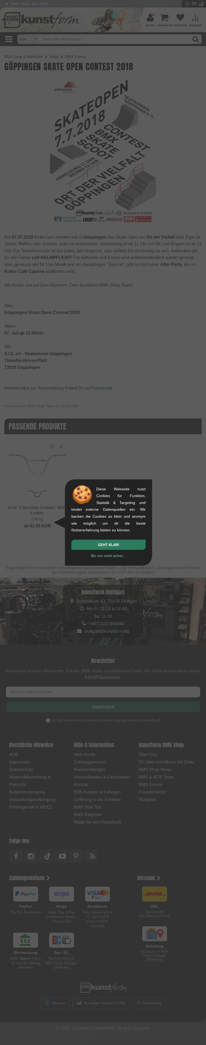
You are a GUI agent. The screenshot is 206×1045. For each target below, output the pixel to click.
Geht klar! (108, 545)
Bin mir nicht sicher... (108, 556)
